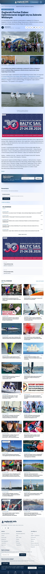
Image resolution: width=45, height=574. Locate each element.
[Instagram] (5, 528)
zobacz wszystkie (11, 65)
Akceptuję (40, 567)
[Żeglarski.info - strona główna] (21, 2)
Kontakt (32, 541)
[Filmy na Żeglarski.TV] (8, 528)
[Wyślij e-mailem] (37, 27)
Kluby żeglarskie (4, 541)
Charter (2, 535)
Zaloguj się (6, 198)
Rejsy (17, 535)
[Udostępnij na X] (29, 27)
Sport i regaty (18, 537)
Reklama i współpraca (35, 535)
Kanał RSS (33, 539)
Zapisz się (39, 178)
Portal (2, 6)
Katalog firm (3, 539)
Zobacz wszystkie (22, 234)
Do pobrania (33, 537)
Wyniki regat (3, 537)
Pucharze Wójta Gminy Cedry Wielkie (11, 76)
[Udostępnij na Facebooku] (26, 27)
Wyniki (2, 171)
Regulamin (33, 546)
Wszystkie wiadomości (20, 533)
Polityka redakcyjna (34, 543)
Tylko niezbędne (32, 567)
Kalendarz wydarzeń (5, 533)
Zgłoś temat (5, 563)
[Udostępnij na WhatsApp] (34, 27)
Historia (17, 539)
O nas (32, 533)
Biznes (17, 541)
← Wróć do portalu (5, 202)
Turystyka (18, 543)
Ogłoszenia (3, 543)
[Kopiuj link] (39, 27)
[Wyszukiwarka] (31, 2)
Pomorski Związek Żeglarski (10, 6)
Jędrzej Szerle (8, 26)
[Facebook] (2, 528)
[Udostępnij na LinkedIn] (31, 27)
